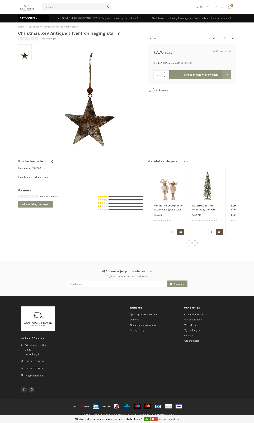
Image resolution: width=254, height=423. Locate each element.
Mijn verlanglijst (192, 330)
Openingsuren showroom (143, 314)
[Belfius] (85, 406)
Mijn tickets (190, 325)
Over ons (134, 319)
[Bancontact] (158, 406)
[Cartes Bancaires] (96, 406)
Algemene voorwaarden (143, 325)
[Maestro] (137, 406)
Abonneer (179, 284)
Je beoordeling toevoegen (35, 204)
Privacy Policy (137, 330)
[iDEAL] (116, 406)
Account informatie (194, 314)
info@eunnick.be (34, 375)
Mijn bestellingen (193, 319)
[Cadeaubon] (106, 406)
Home (21, 26)
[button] (189, 243)
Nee (154, 419)
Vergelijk (188, 335)
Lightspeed (131, 414)
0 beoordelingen (48, 38)
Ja (146, 419)
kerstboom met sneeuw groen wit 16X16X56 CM (203, 209)
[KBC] (127, 406)
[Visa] (179, 406)
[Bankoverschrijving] (75, 406)
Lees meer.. (187, 62)
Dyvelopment (167, 414)
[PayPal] (168, 406)
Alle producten (192, 340)
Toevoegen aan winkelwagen (200, 74)
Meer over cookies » (169, 419)
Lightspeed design (148, 414)
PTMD (153, 38)
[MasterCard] (147, 406)
